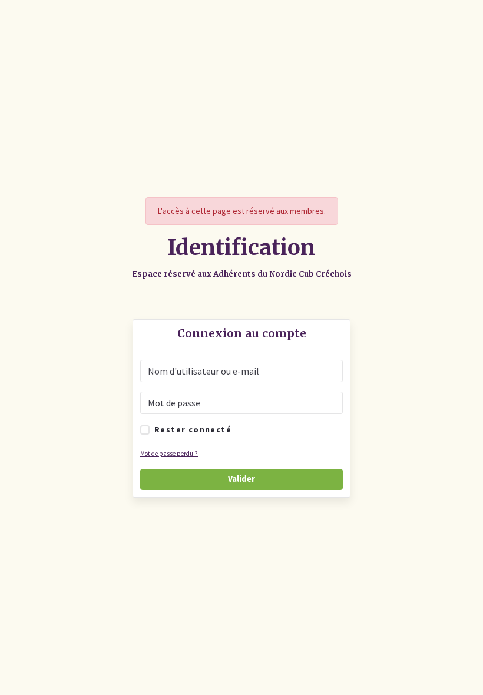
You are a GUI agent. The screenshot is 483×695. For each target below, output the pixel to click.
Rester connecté (192, 429)
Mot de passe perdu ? (169, 453)
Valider (241, 479)
